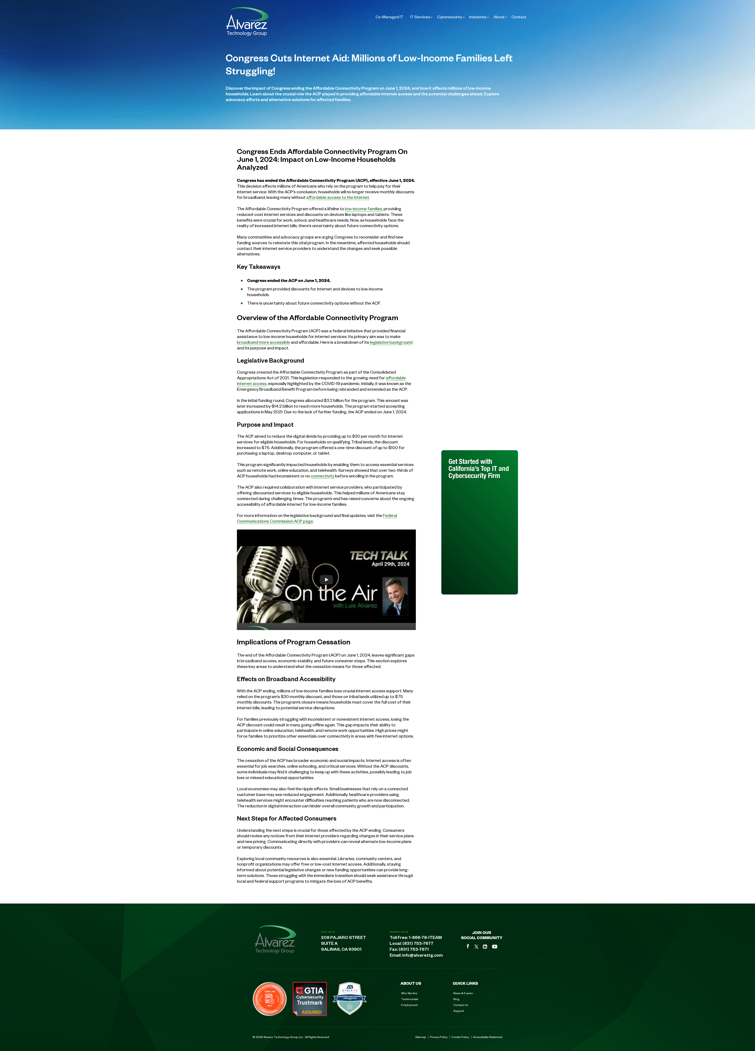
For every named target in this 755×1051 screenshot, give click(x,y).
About (499, 16)
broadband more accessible (263, 342)
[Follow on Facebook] (468, 946)
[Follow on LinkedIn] (485, 947)
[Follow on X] (476, 946)
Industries (477, 16)
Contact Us (460, 1005)
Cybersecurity (449, 16)
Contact (518, 16)
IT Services (420, 16)
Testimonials (409, 999)
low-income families (363, 208)
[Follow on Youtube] (495, 946)
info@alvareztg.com (422, 956)
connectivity (322, 475)
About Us (411, 983)
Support (458, 1010)
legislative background (391, 342)
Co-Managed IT (389, 16)
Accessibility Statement (487, 1037)
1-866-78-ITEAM (425, 938)
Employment (409, 1005)
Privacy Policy (438, 1037)
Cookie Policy (460, 1037)
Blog (456, 999)
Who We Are (409, 993)
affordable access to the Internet (337, 197)
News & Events (463, 993)
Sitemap (420, 1037)
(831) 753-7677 (417, 944)
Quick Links (465, 983)
